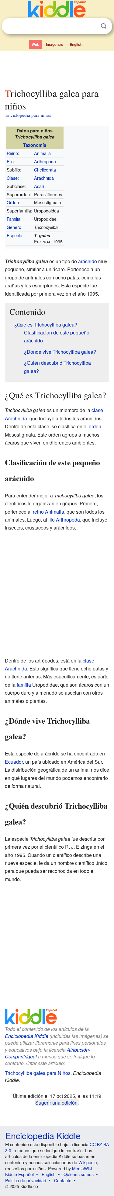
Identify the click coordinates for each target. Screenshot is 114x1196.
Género (14, 227)
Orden (13, 202)
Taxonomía (34, 145)
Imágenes (54, 44)
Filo (10, 161)
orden (95, 426)
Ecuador (14, 761)
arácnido (87, 261)
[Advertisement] (57, 68)
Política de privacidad (25, 1180)
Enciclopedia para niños (28, 115)
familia (24, 684)
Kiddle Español (19, 1174)
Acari (39, 186)
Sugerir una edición (56, 1102)
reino (38, 511)
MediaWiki (82, 1168)
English (76, 44)
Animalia (42, 153)
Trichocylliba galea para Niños (38, 1072)
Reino (12, 153)
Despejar (91, 26)
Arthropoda (45, 161)
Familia (13, 219)
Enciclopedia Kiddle (26, 1035)
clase (97, 410)
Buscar (103, 26)
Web (35, 44)
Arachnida (44, 178)
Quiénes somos (79, 1174)
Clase (12, 178)
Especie (14, 235)
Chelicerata (45, 169)
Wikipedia (87, 1162)
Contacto (62, 1180)
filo (51, 519)
